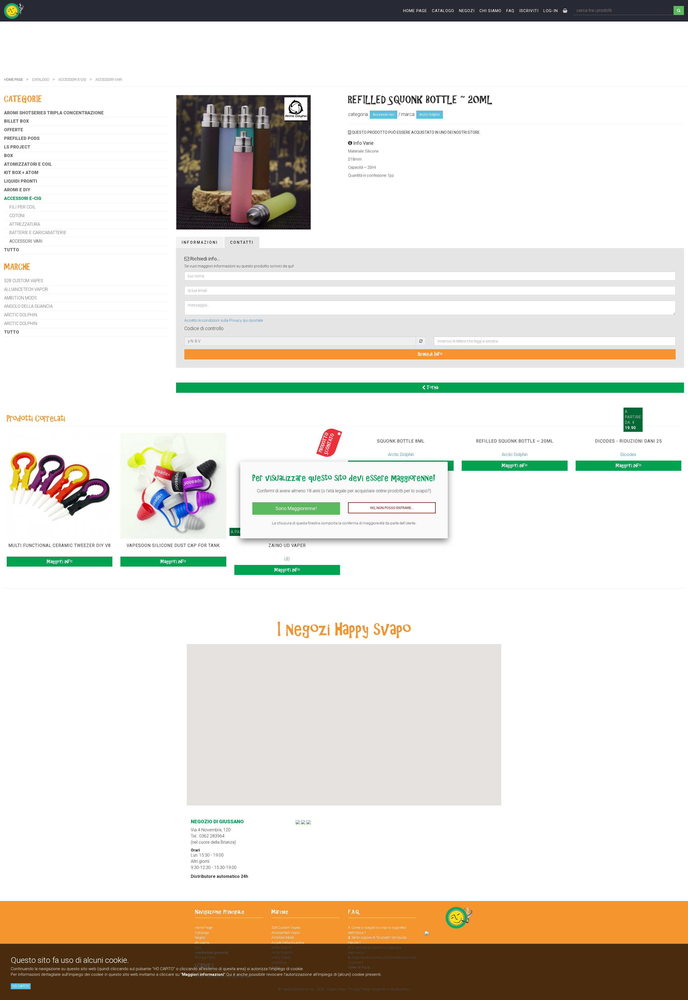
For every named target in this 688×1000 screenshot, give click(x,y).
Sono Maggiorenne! (296, 508)
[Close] (448, 462)
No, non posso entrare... (392, 508)
